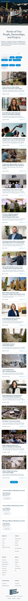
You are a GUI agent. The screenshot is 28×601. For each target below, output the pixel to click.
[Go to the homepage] (14, 592)
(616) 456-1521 (6, 526)
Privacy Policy (19, 596)
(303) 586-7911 (6, 495)
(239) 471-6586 (6, 510)
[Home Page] (5, 1)
